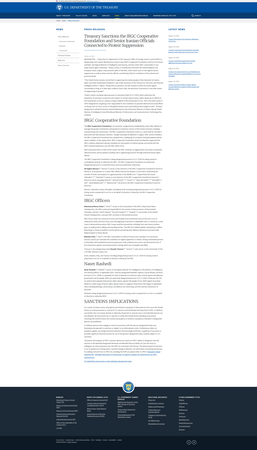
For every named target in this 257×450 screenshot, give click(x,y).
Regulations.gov (184, 420)
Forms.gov (182, 416)
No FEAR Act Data (154, 421)
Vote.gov (182, 430)
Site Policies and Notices (83, 440)
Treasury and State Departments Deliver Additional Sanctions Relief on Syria (181, 62)
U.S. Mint (59, 428)
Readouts (62, 46)
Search (198, 16)
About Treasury (63, 16)
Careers (105, 440)
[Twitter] (189, 442)
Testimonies (63, 51)
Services (106, 16)
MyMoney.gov (183, 410)
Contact (119, 440)
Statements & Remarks (67, 41)
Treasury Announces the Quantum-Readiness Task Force (183, 40)
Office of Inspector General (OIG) (97, 400)
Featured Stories (64, 55)
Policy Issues (81, 16)
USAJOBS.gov (183, 403)
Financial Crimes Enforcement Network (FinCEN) (65, 415)
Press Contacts (63, 65)
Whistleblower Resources (136, 16)
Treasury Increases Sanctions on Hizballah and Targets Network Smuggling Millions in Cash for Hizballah (184, 74)
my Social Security (184, 426)
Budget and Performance (156, 407)
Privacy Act (151, 400)
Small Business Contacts (156, 403)
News (117, 16)
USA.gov (181, 400)
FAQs (92, 440)
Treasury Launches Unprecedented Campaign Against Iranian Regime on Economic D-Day (183, 51)
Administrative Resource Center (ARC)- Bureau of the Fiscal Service (128, 404)
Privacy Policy (60, 440)
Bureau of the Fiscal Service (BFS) (67, 411)
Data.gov (182, 413)
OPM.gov (182, 407)
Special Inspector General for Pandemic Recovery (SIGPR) (96, 415)
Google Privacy (70, 440)
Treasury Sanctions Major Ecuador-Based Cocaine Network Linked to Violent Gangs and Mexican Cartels (183, 87)
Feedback (98, 440)
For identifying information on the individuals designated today (108, 361)
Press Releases (74, 21)
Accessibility (112, 440)
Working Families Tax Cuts (164, 16)
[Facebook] (194, 442)
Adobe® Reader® (72, 442)
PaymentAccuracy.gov (186, 423)
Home (58, 21)
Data (95, 16)
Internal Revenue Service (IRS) (65, 419)
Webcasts (61, 60)
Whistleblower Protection (156, 424)
